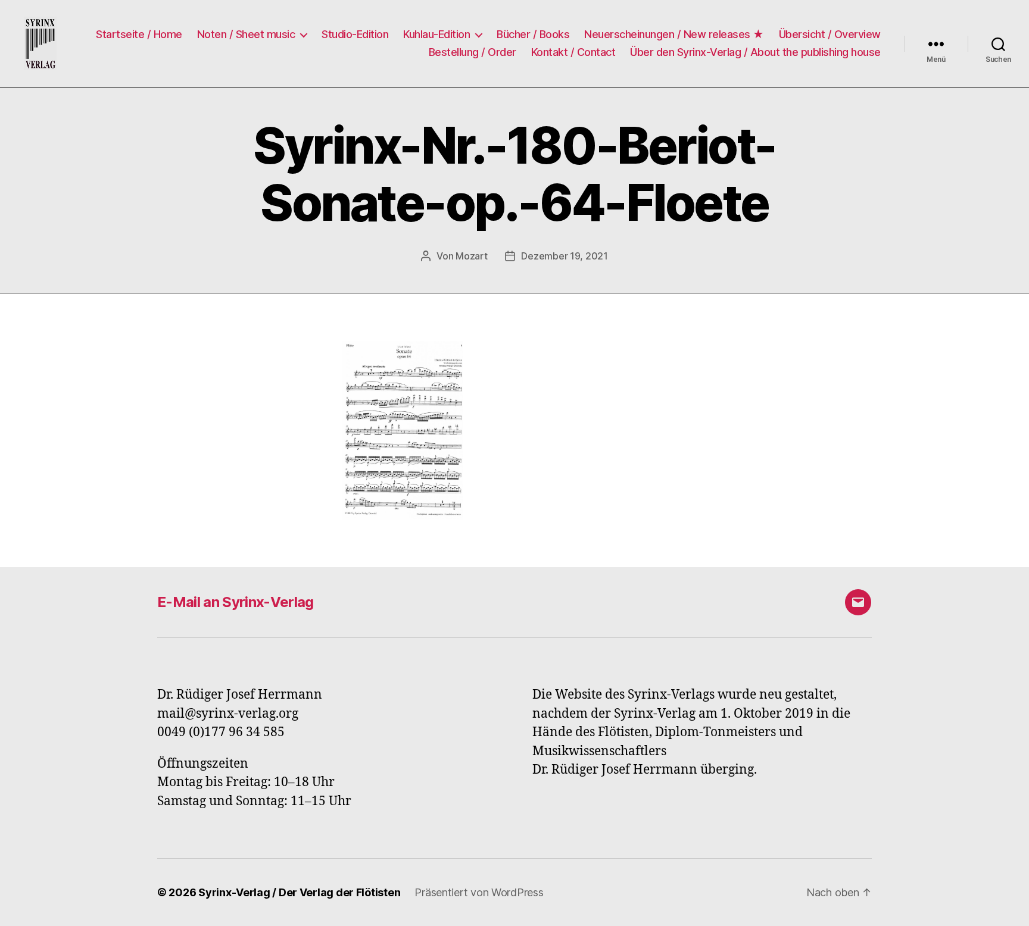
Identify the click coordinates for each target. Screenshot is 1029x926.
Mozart (471, 256)
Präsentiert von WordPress (478, 892)
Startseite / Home (139, 34)
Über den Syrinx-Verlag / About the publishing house (755, 52)
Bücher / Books (533, 34)
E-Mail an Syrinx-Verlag (235, 602)
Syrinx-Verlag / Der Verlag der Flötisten (299, 892)
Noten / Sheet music (246, 34)
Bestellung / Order (472, 52)
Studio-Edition (355, 34)
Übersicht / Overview (830, 34)
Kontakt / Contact (573, 52)
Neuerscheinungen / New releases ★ (674, 34)
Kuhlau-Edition (436, 34)
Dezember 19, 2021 (564, 256)
